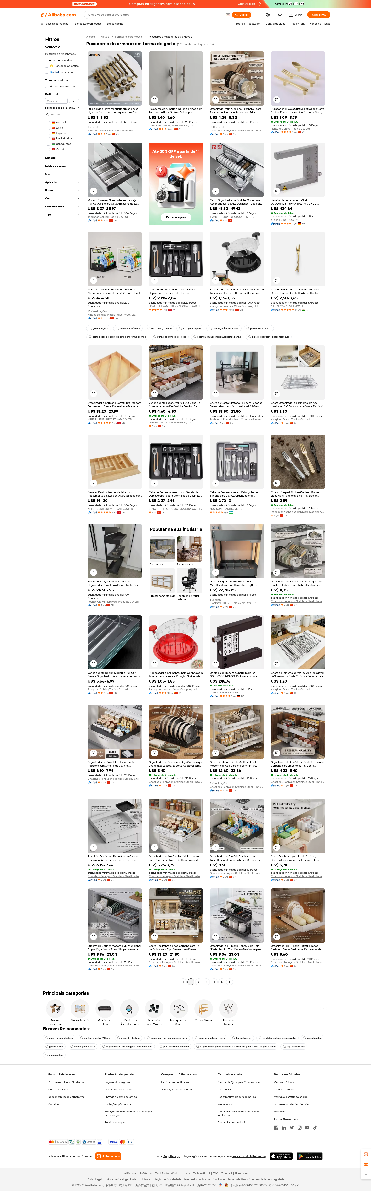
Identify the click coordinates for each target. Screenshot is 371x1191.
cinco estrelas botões (61, 1038)
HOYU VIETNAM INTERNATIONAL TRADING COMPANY (176, 306)
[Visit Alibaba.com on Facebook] (276, 1127)
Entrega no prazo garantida (121, 1096)
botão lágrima (243, 1038)
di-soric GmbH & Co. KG (285, 219)
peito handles (314, 1038)
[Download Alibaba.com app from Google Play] (310, 1156)
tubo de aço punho (161, 328)
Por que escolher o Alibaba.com (67, 1082)
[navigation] (62, 509)
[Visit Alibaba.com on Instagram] (299, 1127)
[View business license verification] (220, 1185)
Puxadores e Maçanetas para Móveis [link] (170, 36)
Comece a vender (284, 1089)
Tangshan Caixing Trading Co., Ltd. (108, 216)
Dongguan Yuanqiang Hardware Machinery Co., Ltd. (298, 511)
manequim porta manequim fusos (169, 1038)
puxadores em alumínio (176, 1046)
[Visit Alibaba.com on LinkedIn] (284, 1127)
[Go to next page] (229, 981)
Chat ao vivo (225, 1089)
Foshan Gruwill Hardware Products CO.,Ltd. (113, 601)
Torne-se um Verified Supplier (292, 1104)
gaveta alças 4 (100, 328)
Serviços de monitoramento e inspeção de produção (128, 1113)
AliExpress (130, 1173)
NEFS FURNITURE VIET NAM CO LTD (110, 419)
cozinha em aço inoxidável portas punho (219, 337)
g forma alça (56, 1046)
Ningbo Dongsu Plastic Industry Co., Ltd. (112, 314)
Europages (241, 1173)
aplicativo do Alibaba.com (249, 1156)
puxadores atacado (260, 328)
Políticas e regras (115, 1122)
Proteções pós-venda (118, 1104)
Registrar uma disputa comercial (237, 1096)
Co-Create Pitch (58, 1089)
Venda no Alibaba (284, 1082)
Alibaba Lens (69, 1156)
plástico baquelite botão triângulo (270, 337)
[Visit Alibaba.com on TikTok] (315, 1127)
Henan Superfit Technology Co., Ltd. (170, 422)
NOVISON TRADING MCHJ (226, 508)
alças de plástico (130, 1038)
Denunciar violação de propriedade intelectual (239, 1113)
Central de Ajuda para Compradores (239, 1082)
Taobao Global (201, 1173)
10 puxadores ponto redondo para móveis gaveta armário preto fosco (238, 1046)
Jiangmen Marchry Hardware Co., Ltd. (171, 125)
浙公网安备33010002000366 (249, 1185)
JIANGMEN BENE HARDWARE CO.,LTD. (233, 603)
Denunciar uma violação (232, 1122)
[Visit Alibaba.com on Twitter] (291, 1127)
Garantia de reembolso (118, 1089)
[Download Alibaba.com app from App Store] (281, 1156)
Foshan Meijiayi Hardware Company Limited (236, 419)
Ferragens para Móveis (129, 36)
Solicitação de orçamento (176, 1089)
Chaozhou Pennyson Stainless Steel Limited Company (237, 130)
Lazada (185, 1173)
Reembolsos (225, 1104)
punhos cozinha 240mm (97, 1038)
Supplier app (171, 1156)
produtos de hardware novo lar (279, 1038)
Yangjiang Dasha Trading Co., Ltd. (290, 419)
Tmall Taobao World (166, 1173)
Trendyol (226, 1173)
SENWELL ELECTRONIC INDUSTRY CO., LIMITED (176, 508)
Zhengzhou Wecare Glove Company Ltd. (234, 306)
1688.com (146, 1173)
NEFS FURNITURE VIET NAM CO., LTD (110, 508)
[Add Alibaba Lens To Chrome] (108, 1156)
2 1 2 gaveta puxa (192, 328)
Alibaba (90, 36)
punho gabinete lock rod (226, 328)
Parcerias (279, 1111)
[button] (228, 14)
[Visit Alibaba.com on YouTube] (307, 1127)
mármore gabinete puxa (212, 1038)
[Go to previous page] (183, 981)
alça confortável (296, 1046)
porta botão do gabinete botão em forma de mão (119, 337)
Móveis (105, 36)
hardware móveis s (130, 328)
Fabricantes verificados (175, 1082)
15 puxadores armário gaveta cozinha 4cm (129, 1046)
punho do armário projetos (171, 337)
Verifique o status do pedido (291, 1096)
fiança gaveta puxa (84, 1046)
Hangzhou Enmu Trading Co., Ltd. (290, 128)
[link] (366, 1154)
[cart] (280, 15)
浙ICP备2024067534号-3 (284, 1185)
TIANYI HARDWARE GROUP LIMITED (232, 216)
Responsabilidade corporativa (66, 1096)
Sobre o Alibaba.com (61, 1074)
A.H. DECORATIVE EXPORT (287, 306)
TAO (215, 1173)
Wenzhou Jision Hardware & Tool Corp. (111, 130)
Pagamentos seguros (117, 1082)
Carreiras (53, 1104)
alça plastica (56, 1055)
